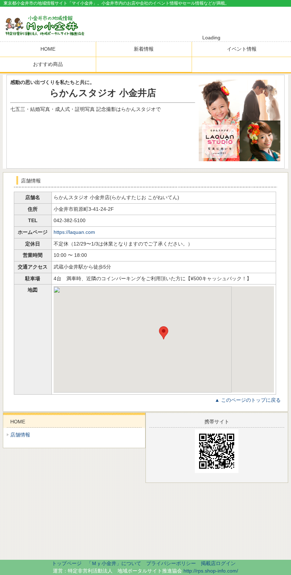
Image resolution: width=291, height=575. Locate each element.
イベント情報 (242, 49)
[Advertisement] (208, 21)
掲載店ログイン (218, 563)
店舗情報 (20, 435)
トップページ (67, 563)
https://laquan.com (74, 232)
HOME (47, 49)
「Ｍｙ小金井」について (114, 563)
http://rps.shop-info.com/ (210, 571)
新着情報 (144, 49)
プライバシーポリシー (171, 563)
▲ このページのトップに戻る (248, 400)
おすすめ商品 (48, 64)
